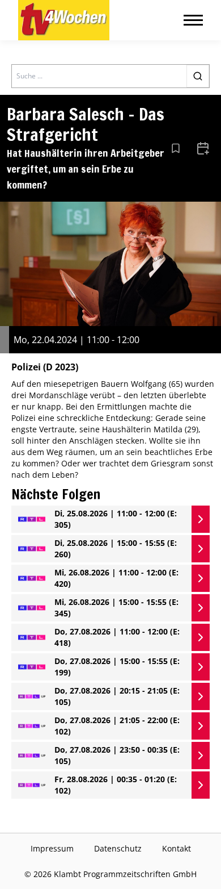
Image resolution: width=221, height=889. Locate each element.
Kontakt (176, 848)
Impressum (52, 848)
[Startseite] (64, 20)
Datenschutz (118, 848)
